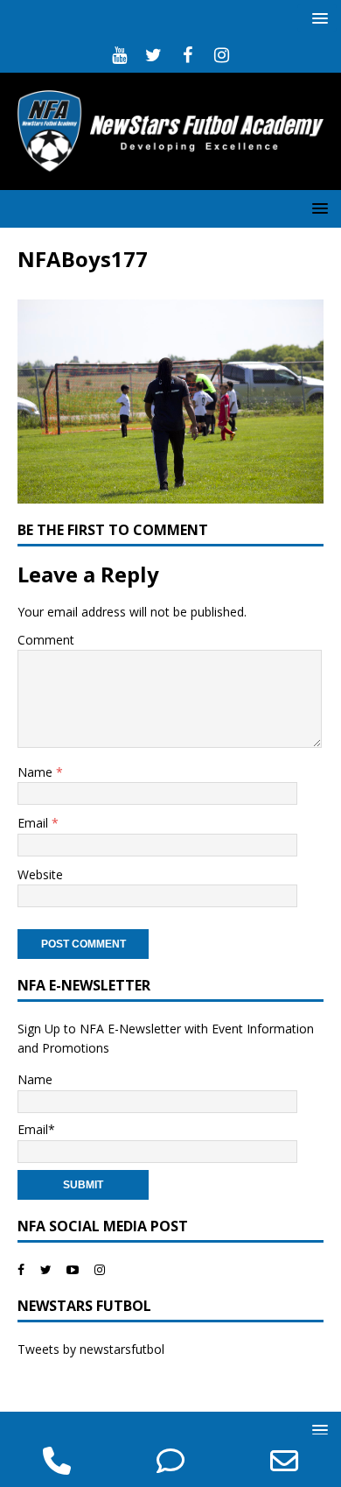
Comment (45, 639)
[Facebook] (187, 55)
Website (40, 874)
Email (34, 822)
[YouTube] (119, 55)
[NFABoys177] (170, 492)
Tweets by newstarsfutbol (90, 1349)
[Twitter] (153, 55)
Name (36, 772)
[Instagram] (221, 55)
